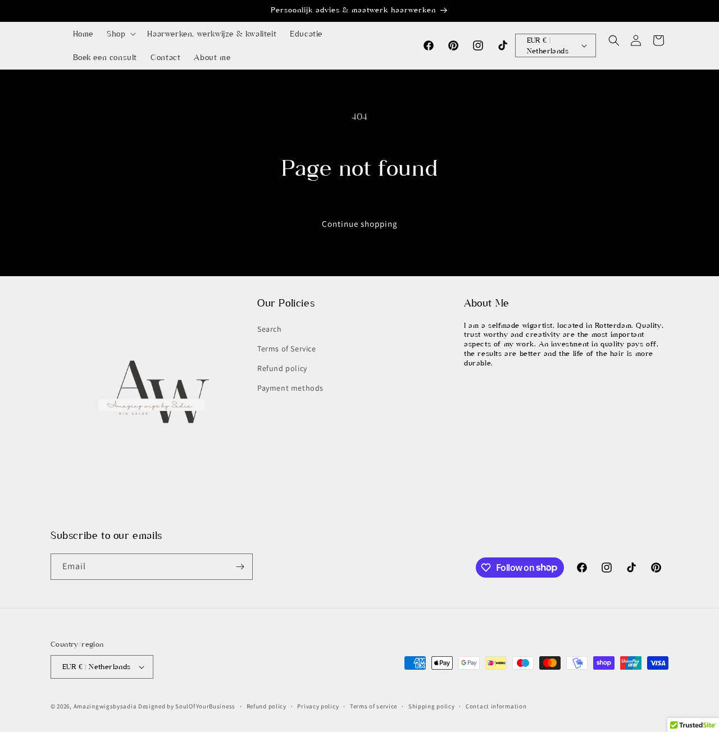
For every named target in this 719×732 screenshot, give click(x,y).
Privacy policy (318, 706)
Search (269, 329)
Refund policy (282, 368)
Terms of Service (286, 349)
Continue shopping (360, 223)
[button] (120, 33)
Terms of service (373, 706)
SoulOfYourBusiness (205, 706)
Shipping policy (431, 706)
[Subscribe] (239, 566)
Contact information (496, 706)
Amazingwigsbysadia (105, 706)
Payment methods (290, 388)
